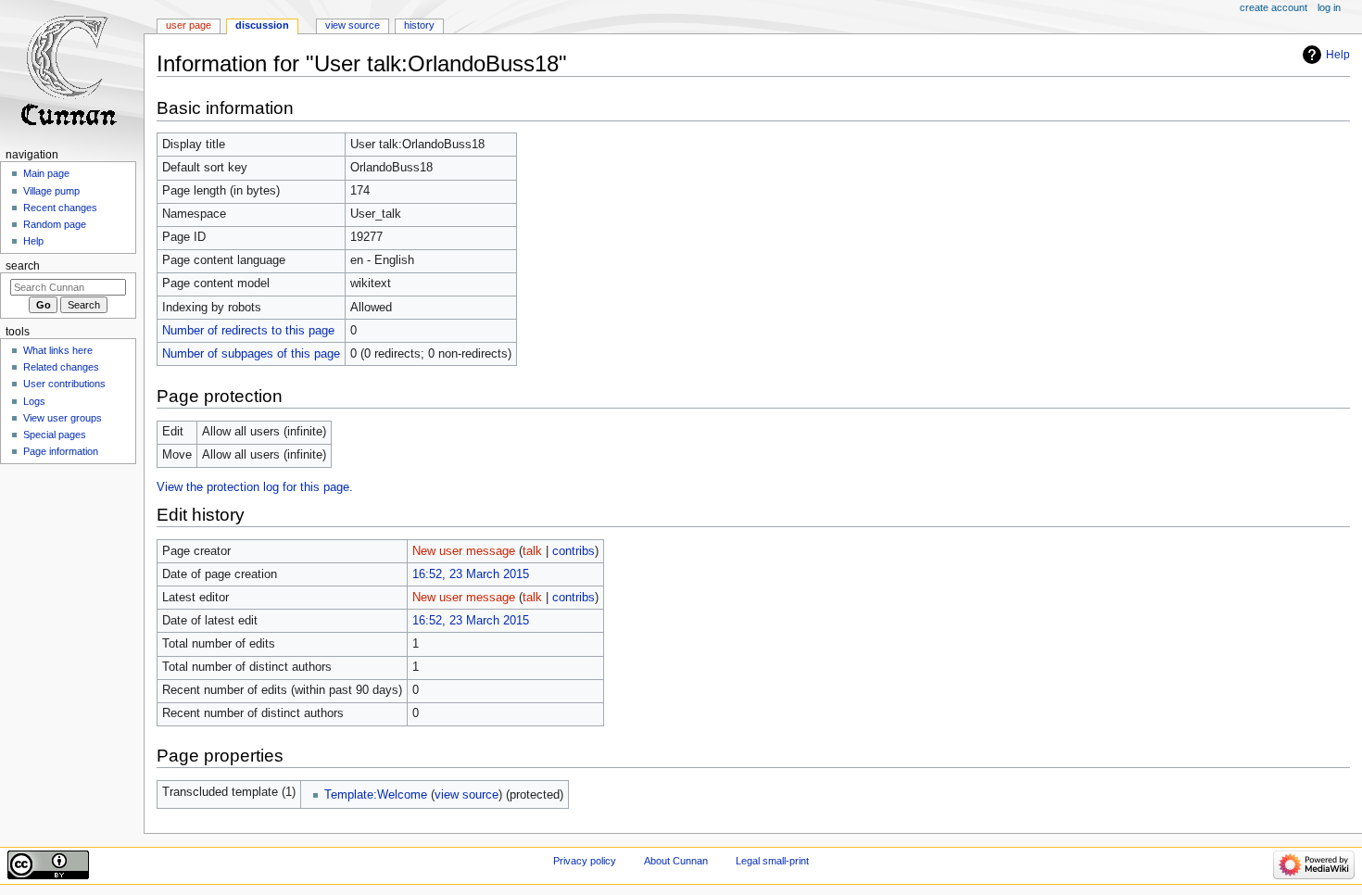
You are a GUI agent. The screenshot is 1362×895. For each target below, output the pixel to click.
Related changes (61, 366)
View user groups (62, 417)
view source (466, 794)
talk (532, 551)
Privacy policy (584, 860)
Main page (46, 173)
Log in (1329, 7)
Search (23, 265)
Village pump (51, 190)
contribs (573, 551)
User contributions (64, 383)
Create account (1273, 7)
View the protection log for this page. (255, 487)
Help (1338, 54)
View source (352, 25)
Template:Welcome (375, 794)
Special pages (54, 434)
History (419, 25)
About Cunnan (676, 860)
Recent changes (60, 207)
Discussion (262, 25)
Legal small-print (772, 860)
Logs (34, 401)
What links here (58, 350)
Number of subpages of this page (251, 353)
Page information (60, 451)
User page (188, 25)
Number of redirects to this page (248, 330)
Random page (54, 224)
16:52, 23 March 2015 (470, 574)
